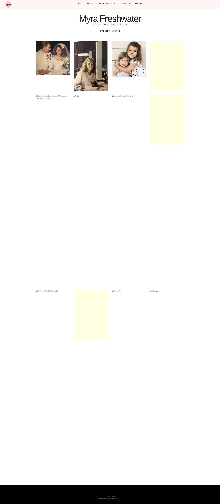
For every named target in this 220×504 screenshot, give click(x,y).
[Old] (76, 96)
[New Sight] (91, 314)
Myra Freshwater (110, 19)
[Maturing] (167, 385)
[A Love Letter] (53, 58)
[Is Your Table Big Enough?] (53, 385)
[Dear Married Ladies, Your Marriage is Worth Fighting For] (53, 97)
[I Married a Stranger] (91, 66)
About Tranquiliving (107, 3)
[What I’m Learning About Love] (129, 59)
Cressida (102, 499)
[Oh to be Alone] (167, 119)
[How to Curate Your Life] (129, 190)
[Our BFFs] (129, 385)
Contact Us (125, 3)
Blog (80, 3)
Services (138, 3)
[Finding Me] (167, 66)
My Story (90, 3)
